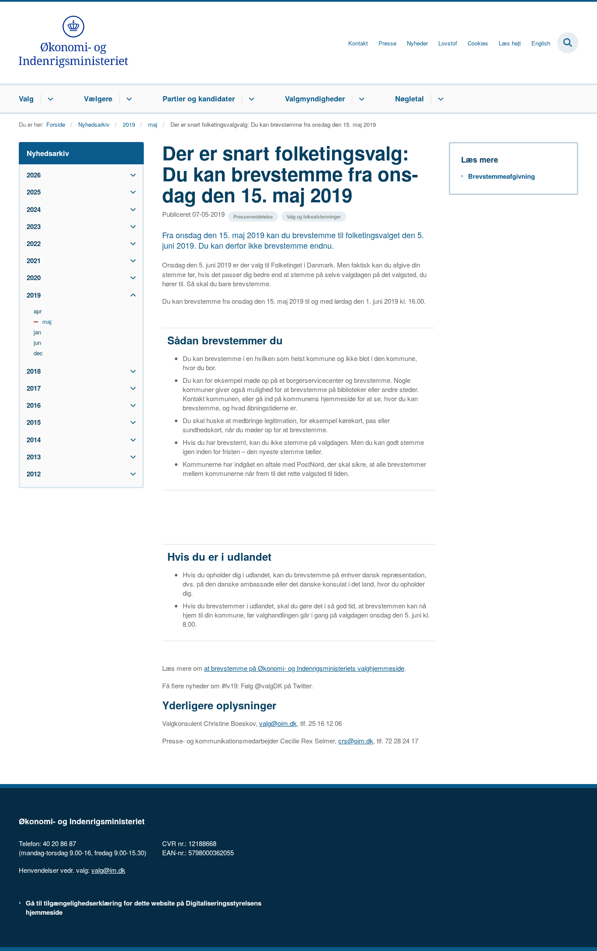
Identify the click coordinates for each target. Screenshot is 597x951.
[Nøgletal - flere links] (439, 99)
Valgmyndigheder (315, 98)
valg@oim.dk (278, 723)
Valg (26, 98)
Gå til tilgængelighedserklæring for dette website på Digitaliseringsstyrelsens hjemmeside (143, 908)
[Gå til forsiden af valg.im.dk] (73, 42)
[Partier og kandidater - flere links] (250, 99)
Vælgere (98, 98)
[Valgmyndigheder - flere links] (360, 99)
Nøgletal (409, 98)
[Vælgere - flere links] (127, 99)
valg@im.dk (108, 870)
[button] (131, 175)
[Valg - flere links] (49, 99)
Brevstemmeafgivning (501, 176)
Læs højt (510, 43)
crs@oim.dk (355, 740)
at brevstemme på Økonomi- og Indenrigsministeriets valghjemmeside (304, 668)
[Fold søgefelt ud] (567, 42)
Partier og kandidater (199, 98)
